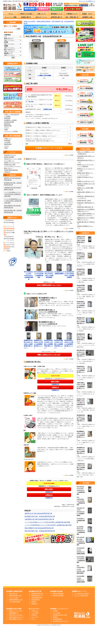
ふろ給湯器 (7, 116)
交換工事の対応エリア (37, 595)
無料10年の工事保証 (58, 595)
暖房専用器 (7, 124)
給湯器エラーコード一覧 (15, 610)
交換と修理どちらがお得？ (16, 615)
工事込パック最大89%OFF (11, 114)
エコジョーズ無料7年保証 (81, 595)
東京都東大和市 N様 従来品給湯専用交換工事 (40, 516)
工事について (41, 14)
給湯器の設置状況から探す (16, 599)
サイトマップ (83, 1)
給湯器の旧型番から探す (15, 595)
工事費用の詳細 (47, 109)
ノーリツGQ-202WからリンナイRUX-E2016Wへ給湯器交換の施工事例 (12, 194)
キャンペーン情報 (10, 17)
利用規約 (55, 617)
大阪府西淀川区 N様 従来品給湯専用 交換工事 (39, 519)
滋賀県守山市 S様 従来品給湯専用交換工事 (38, 513)
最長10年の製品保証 (58, 593)
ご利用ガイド (91, 1)
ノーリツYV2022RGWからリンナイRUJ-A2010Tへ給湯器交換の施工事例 (12, 200)
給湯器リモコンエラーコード (12, 162)
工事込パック (8, 138)
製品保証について (56, 14)
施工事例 (33, 601)
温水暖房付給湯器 (9, 122)
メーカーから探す (13, 597)
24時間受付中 (55, 384)
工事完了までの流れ (26, 14)
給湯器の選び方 (26, 17)
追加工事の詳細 (35, 599)
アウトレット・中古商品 (11, 131)
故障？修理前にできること (16, 619)
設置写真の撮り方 (56, 17)
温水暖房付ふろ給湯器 (10, 120)
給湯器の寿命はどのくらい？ (16, 617)
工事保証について (72, 14)
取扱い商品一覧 (13, 593)
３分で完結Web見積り (15, 601)
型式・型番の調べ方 (72, 17)
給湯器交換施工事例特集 (11, 170)
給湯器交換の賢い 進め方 (84, 200)
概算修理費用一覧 (13, 613)
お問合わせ (34, 615)
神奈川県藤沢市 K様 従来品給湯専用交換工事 (39, 528)
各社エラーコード (41, 17)
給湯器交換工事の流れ (37, 593)
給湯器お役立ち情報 (9, 164)
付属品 (6, 129)
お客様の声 (7, 172)
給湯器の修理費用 (9, 157)
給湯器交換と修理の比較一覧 (85, 207)
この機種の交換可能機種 (44, 75)
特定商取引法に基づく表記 (60, 615)
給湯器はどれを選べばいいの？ (86, 181)
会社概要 (55, 610)
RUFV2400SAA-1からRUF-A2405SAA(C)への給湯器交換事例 (29, 275)
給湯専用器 (7, 118)
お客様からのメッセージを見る (49, 148)
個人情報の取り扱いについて (60, 621)
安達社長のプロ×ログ (10, 155)
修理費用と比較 (87, 17)
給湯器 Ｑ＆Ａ (87, 14)
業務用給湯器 (8, 125)
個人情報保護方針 (57, 619)
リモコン (6, 127)
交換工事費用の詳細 (36, 597)
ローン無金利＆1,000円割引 (82, 593)
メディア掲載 (56, 613)
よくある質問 (34, 613)
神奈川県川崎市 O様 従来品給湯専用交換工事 (40, 531)
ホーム (11, 14)
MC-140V (31, 101)
